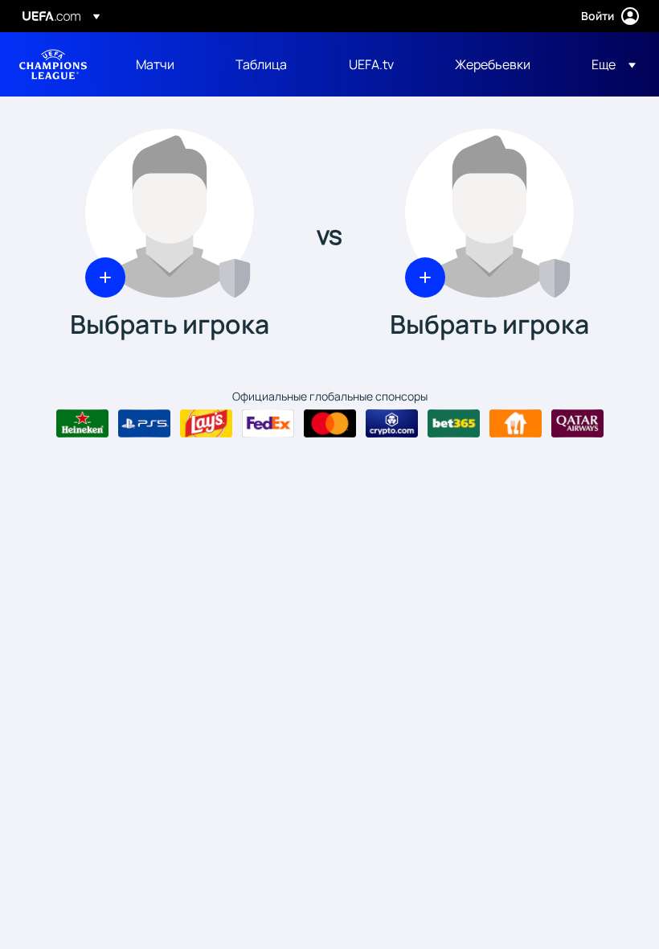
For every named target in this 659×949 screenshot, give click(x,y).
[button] (608, 64)
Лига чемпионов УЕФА (53, 64)
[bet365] (454, 423)
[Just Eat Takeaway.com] (515, 423)
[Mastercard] (330, 423)
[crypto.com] (392, 423)
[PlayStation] (144, 423)
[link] (155, 64)
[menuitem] (165, 64)
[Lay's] (206, 423)
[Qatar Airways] (577, 423)
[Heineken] (82, 423)
